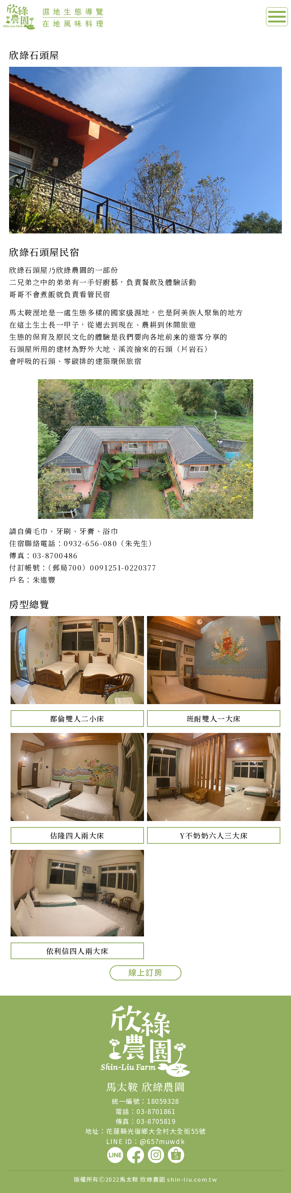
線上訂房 (145, 972)
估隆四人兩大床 (77, 835)
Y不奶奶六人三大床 (214, 835)
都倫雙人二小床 (77, 718)
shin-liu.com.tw (192, 1179)
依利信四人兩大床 (77, 951)
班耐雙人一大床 (213, 718)
